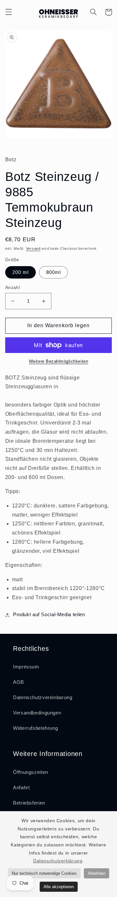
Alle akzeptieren (59, 886)
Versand (33, 248)
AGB (18, 682)
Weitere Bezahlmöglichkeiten (58, 361)
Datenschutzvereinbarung (42, 697)
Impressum (26, 666)
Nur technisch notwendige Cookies (44, 873)
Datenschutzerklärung (58, 860)
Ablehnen (96, 873)
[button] (8, 12)
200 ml (20, 272)
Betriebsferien (29, 803)
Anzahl (12, 287)
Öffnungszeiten (30, 772)
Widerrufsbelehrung (35, 728)
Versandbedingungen (37, 712)
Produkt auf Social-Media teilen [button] (49, 614)
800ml (53, 272)
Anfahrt (21, 787)
